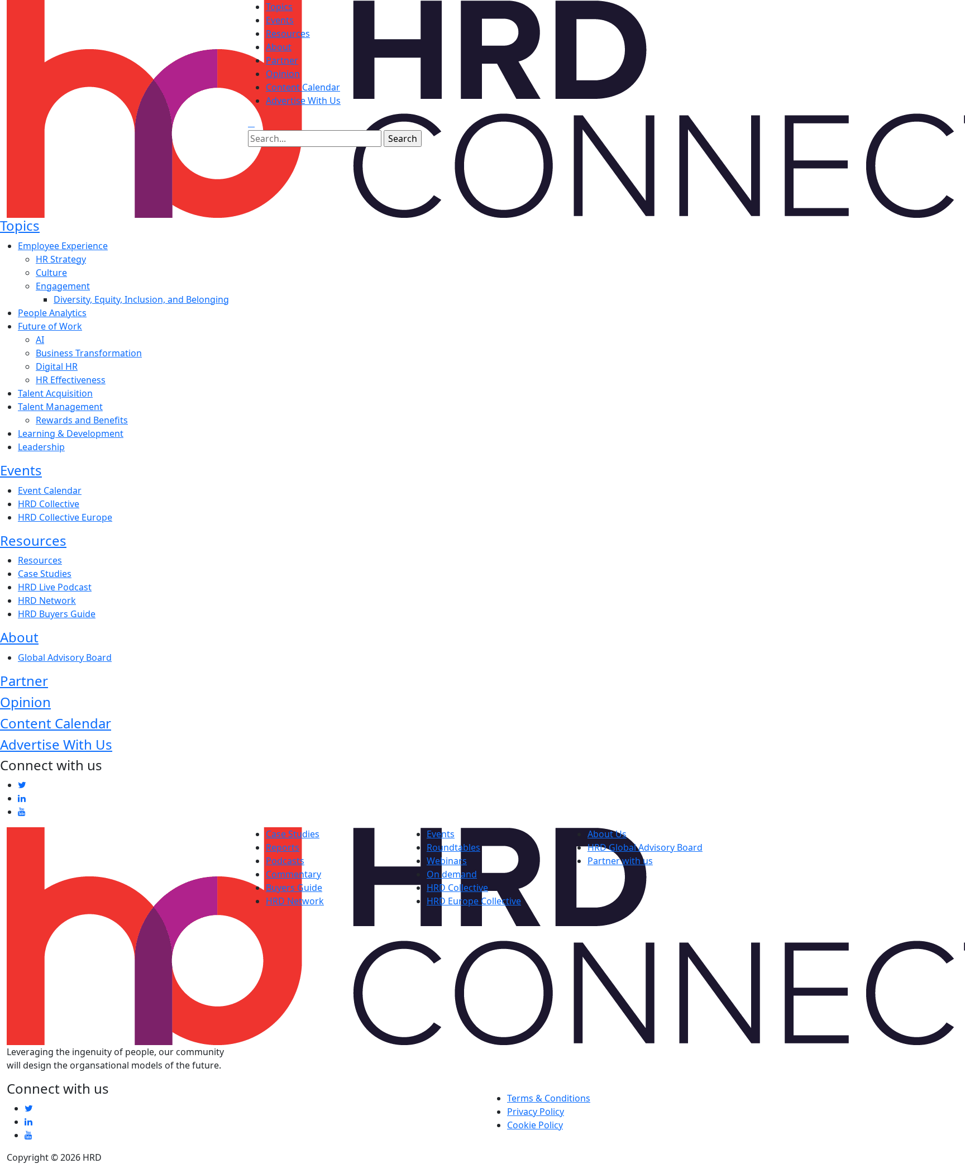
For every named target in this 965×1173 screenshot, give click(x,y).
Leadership (41, 447)
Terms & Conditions (548, 1098)
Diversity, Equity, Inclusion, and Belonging (141, 299)
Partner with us (620, 861)
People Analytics (52, 313)
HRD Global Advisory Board (645, 847)
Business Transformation (89, 353)
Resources (288, 33)
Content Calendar (303, 87)
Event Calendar (50, 490)
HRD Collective (48, 504)
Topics (279, 7)
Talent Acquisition (55, 393)
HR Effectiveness (71, 380)
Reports (282, 847)
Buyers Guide (294, 887)
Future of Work (50, 326)
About (279, 47)
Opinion (283, 74)
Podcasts (285, 861)
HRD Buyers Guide (56, 614)
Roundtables (453, 847)
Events (280, 20)
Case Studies (44, 574)
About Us (607, 834)
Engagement (63, 286)
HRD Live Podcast (55, 587)
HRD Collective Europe (65, 517)
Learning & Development (70, 433)
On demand (452, 874)
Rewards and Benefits (82, 420)
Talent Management (60, 406)
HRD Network (47, 600)
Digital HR (57, 366)
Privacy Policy (535, 1111)
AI (40, 339)
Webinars (447, 861)
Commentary (293, 874)
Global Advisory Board (65, 657)
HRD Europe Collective (474, 901)
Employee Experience (63, 246)
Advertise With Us (303, 100)
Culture (51, 272)
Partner (282, 60)
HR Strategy (61, 259)
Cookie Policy (535, 1125)
